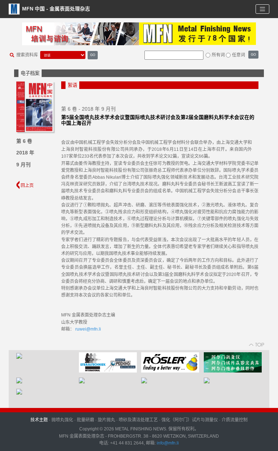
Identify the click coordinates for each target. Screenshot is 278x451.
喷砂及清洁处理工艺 (138, 419)
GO (92, 55)
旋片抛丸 (106, 419)
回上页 (27, 185)
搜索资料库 (27, 55)
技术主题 (39, 419)
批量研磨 (85, 419)
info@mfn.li (167, 443)
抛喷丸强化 (62, 419)
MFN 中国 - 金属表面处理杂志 (55, 8)
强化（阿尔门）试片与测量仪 (189, 419)
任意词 (238, 55)
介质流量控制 (235, 419)
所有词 (218, 55)
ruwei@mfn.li (88, 329)
